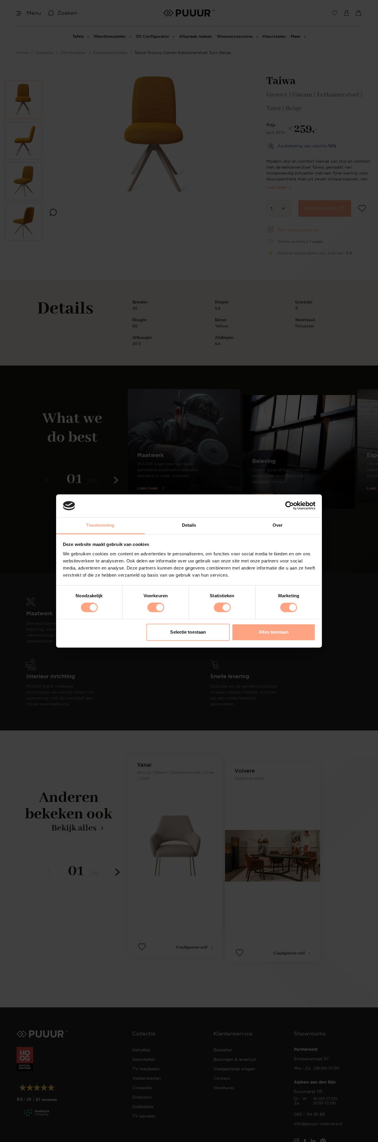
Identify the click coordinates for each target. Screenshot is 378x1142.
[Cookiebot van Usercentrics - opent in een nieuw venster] (289, 505)
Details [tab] (189, 525)
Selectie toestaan (188, 631)
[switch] (155, 607)
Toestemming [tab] (100, 525)
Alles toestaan (273, 631)
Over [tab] (278, 525)
